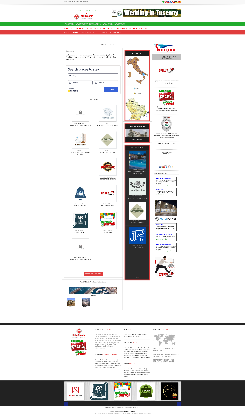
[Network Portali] (107, 220)
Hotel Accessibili (138, 374)
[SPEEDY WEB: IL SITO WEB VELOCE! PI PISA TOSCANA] (169, 391)
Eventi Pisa (147, 348)
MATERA (137, 88)
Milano (125, 336)
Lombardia (102, 363)
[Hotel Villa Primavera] (130, 210)
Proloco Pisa (140, 348)
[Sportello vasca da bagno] (107, 113)
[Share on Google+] (164, 167)
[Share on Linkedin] (166, 167)
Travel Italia (137, 370)
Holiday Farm (134, 369)
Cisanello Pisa (135, 357)
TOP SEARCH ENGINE (108, 179)
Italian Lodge (142, 369)
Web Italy (126, 372)
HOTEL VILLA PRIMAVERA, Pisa (130, 223)
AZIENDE (103, 32)
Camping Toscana (134, 372)
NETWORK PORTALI (107, 232)
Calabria (108, 360)
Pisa (126, 334)
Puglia (96, 365)
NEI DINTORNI (114, 32)
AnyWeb (107, 407)
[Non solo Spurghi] (107, 139)
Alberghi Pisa (133, 353)
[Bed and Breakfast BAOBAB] (130, 184)
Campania (114, 360)
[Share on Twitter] (170, 167)
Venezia (138, 334)
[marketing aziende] (80, 113)
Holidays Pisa (138, 355)
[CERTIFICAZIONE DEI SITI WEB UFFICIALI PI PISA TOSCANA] (146, 391)
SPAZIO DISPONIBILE (80, 123)
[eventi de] (176, 2)
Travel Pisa (130, 351)
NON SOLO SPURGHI (107, 152)
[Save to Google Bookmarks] (162, 167)
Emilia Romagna (99, 361)
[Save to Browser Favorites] (172, 167)
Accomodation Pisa (129, 355)
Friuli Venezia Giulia (109, 361)
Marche (112, 363)
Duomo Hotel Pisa (145, 357)
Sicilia (106, 365)
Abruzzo (97, 360)
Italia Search (136, 407)
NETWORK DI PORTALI (161, 356)
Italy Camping (143, 372)
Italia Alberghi (144, 370)
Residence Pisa (142, 353)
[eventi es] (179, 2)
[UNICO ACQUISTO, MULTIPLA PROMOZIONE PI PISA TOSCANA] (99, 391)
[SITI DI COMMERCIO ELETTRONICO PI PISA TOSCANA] (122, 391)
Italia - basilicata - (89, 32)
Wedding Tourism (128, 370)
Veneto (113, 367)
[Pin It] (168, 167)
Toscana (111, 365)
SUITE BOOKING (80, 206)
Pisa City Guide (132, 348)
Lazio (117, 361)
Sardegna (101, 365)
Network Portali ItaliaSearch (79, 1)
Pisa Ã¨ (129, 357)
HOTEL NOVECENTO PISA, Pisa (130, 247)
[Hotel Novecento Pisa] (130, 235)
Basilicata (102, 360)
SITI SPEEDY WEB (107, 206)
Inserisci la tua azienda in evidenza (80, 125)
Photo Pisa (142, 349)
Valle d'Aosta (106, 367)
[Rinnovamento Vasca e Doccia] (80, 139)
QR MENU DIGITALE (80, 232)
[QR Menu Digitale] (80, 220)
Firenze (134, 334)
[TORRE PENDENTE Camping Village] (130, 260)
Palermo (144, 334)
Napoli (130, 336)
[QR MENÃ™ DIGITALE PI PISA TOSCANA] (75, 391)
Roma (129, 334)
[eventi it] (164, 2)
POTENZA (138, 93)
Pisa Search (137, 351)
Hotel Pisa (126, 353)
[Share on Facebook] (160, 167)
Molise (107, 363)
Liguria (96, 363)
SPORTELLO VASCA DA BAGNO (107, 125)
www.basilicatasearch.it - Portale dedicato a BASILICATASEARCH (94, 24)
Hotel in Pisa (144, 351)
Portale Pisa (128, 349)
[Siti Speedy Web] (107, 193)
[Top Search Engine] (107, 166)
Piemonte (117, 363)
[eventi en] (168, 2)
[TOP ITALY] (130, 162)
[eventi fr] (172, 2)
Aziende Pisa (135, 349)
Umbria (100, 367)
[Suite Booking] (80, 193)
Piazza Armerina (137, 336)
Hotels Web (128, 369)
